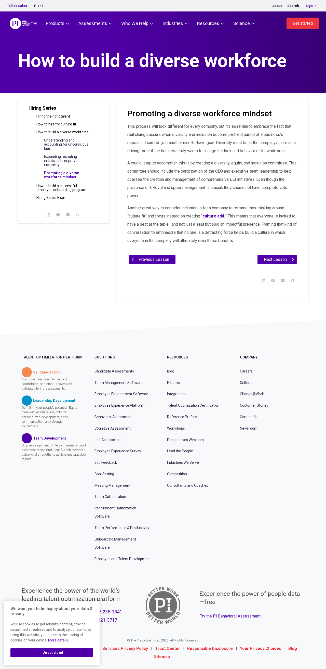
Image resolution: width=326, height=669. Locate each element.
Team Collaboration (110, 497)
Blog (170, 371)
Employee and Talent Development (122, 559)
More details (58, 640)
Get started (303, 23)
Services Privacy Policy (125, 648)
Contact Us (248, 417)
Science (241, 23)
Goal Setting (104, 474)
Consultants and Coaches (187, 485)
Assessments (92, 23)
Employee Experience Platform (119, 405)
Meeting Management (112, 485)
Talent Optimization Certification (193, 405)
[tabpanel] (212, 183)
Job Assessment (108, 440)
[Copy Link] (77, 215)
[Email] (68, 215)
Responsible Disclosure (210, 648)
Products (55, 23)
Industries (172, 23)
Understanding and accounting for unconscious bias (66, 144)
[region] (52, 633)
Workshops (176, 428)
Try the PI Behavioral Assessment (230, 616)
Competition (177, 474)
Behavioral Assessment (113, 417)
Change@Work (252, 394)
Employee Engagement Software (121, 394)
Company (248, 357)
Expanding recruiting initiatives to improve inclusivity (60, 161)
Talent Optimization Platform (52, 357)
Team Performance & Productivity (121, 528)
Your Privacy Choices (260, 648)
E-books (173, 383)
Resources (208, 23)
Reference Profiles (182, 417)
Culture (246, 383)
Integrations (176, 394)
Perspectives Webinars (185, 440)
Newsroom (248, 428)
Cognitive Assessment (112, 428)
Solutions (104, 357)
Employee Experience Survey (117, 451)
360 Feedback (105, 462)
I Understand (51, 652)
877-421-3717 (103, 620)
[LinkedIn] (48, 215)
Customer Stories (254, 405)
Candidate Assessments (114, 371)
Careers (246, 371)
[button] (63, 110)
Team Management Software (118, 383)
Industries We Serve (183, 462)
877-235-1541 (107, 611)
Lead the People (180, 451)
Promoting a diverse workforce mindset (61, 175)
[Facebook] (58, 215)
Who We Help (134, 23)
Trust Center (167, 648)
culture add (213, 216)
